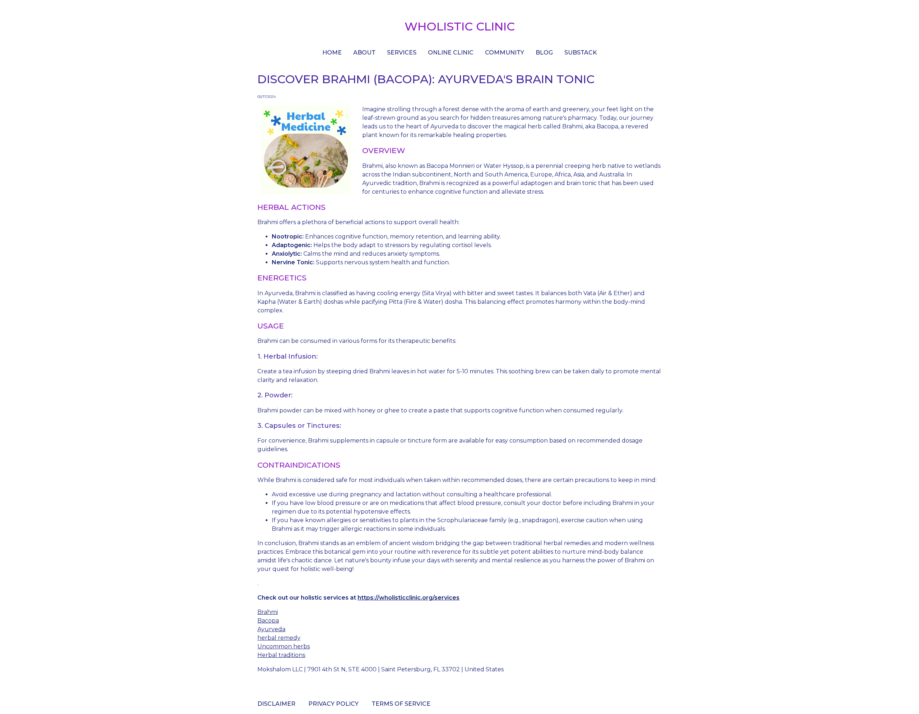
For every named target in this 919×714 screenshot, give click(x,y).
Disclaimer (276, 703)
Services (401, 52)
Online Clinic (451, 52)
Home (332, 52)
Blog (544, 52)
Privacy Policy (333, 703)
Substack (580, 52)
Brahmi (267, 612)
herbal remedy (278, 637)
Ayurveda (271, 629)
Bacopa (268, 620)
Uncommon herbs (283, 646)
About (364, 52)
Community (504, 52)
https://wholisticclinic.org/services (409, 597)
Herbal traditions (281, 655)
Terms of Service (401, 703)
